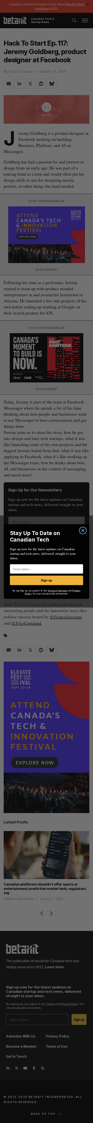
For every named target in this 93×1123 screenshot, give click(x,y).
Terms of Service (57, 590)
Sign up (46, 580)
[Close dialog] (83, 530)
